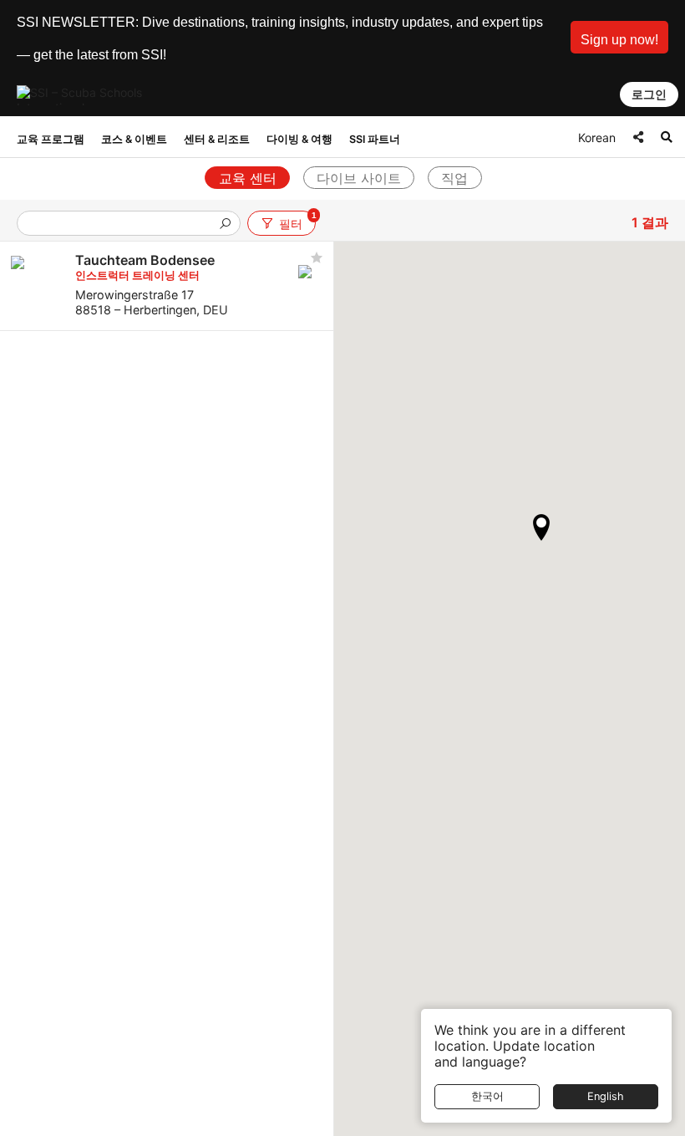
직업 (454, 178)
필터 (297, 220)
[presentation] (122, 224)
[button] (619, 37)
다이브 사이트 (359, 178)
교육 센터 (248, 178)
